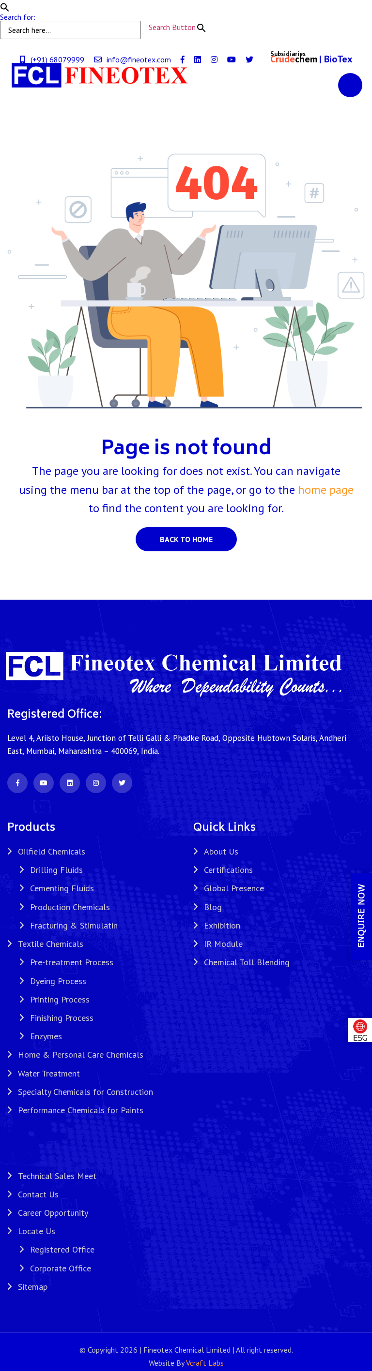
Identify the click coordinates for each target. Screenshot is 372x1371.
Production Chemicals (70, 907)
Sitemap (32, 1286)
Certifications (228, 869)
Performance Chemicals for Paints (80, 1110)
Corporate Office (60, 1268)
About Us (221, 851)
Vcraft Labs (205, 1363)
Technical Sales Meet (57, 1175)
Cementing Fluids (62, 888)
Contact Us (38, 1194)
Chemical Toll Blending (247, 962)
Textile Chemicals (50, 943)
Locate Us (36, 1231)
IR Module (223, 943)
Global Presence (234, 888)
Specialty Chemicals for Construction (85, 1091)
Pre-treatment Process (71, 962)
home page (326, 489)
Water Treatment (49, 1073)
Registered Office (62, 1249)
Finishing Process (61, 1017)
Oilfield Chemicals (51, 851)
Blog (213, 907)
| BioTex (336, 59)
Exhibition (222, 925)
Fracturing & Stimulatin (74, 925)
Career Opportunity (53, 1212)
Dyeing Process (58, 981)
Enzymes (46, 1036)
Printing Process (60, 999)
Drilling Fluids (56, 869)
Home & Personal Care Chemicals (80, 1054)
